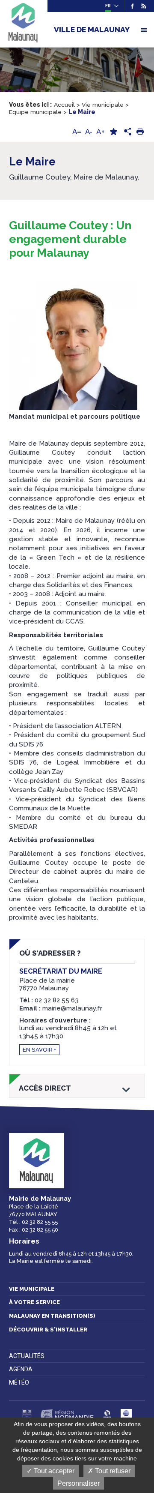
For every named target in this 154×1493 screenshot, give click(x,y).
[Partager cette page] (126, 132)
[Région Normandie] (67, 1414)
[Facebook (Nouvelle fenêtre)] (132, 6)
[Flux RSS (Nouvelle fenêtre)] (142, 6)
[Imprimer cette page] (140, 132)
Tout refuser (111, 1471)
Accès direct (45, 1088)
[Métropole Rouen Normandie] (126, 1414)
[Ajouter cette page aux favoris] (113, 132)
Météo (19, 1382)
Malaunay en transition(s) (52, 1316)
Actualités (26, 1355)
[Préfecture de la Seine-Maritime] (27, 1414)
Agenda (21, 1369)
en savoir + (39, 1049)
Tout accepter (53, 1471)
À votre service (34, 1302)
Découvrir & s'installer (48, 1329)
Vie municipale (31, 1289)
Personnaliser (78, 1483)
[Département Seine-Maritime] (107, 1414)
